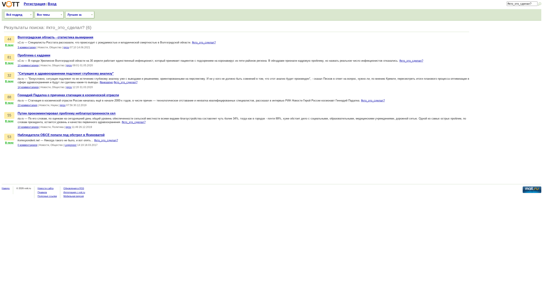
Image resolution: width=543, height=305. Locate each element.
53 (9, 137)
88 (9, 97)
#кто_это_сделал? (204, 42)
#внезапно (106, 82)
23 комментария (27, 105)
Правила (42, 192)
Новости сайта (45, 188)
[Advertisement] (507, 52)
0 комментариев (27, 145)
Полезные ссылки (47, 196)
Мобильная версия (73, 196)
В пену (9, 45)
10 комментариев (28, 65)
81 (9, 57)
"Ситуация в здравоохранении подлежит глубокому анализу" (66, 73)
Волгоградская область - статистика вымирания (55, 37)
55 (9, 115)
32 (9, 75)
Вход (52, 4)
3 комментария (27, 47)
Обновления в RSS (73, 188)
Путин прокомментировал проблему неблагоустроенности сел (67, 113)
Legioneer (71, 145)
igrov (66, 47)
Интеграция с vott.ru (74, 192)
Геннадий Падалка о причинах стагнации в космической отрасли (68, 95)
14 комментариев (28, 87)
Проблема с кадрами (34, 55)
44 (9, 39)
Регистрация (34, 4)
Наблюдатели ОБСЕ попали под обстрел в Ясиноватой (61, 135)
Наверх (6, 188)
